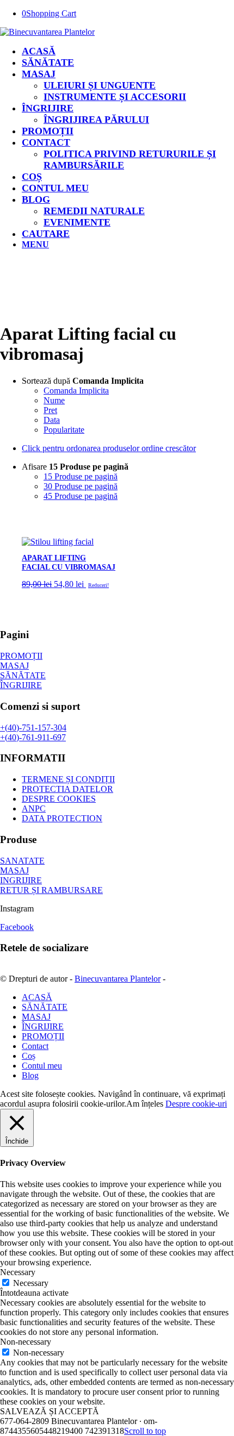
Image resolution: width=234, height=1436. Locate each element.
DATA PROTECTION (62, 818)
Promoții (21, 655)
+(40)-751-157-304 (33, 727)
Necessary (30, 1283)
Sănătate (23, 675)
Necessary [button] (17, 1272)
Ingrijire (21, 880)
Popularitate (64, 429)
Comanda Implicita (76, 390)
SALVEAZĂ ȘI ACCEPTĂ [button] (49, 1411)
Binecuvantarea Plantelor (118, 978)
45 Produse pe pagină (81, 496)
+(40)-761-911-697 (33, 737)
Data (52, 419)
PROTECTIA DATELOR (67, 789)
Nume (54, 400)
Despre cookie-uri (196, 1103)
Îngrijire (21, 685)
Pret (50, 410)
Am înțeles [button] (144, 1103)
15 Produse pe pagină (81, 476)
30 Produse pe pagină (81, 486)
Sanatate (22, 860)
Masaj (14, 665)
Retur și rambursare (51, 890)
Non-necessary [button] (25, 1341)
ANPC (34, 808)
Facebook (17, 927)
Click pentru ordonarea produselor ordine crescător (109, 448)
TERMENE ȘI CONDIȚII (68, 779)
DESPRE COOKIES (59, 798)
